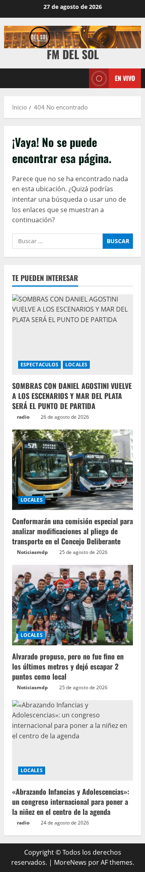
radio (23, 416)
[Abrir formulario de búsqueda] (79, 78)
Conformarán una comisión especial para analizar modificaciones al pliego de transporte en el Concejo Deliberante (72, 531)
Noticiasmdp (32, 552)
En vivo (125, 78)
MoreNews (70, 862)
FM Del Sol (73, 54)
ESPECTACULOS (39, 364)
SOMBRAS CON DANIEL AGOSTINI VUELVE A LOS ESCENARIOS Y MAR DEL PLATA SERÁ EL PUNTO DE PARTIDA (72, 395)
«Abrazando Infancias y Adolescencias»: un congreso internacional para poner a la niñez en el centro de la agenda (70, 801)
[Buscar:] (57, 241)
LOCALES (76, 364)
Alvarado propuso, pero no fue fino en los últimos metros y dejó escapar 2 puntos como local (68, 666)
